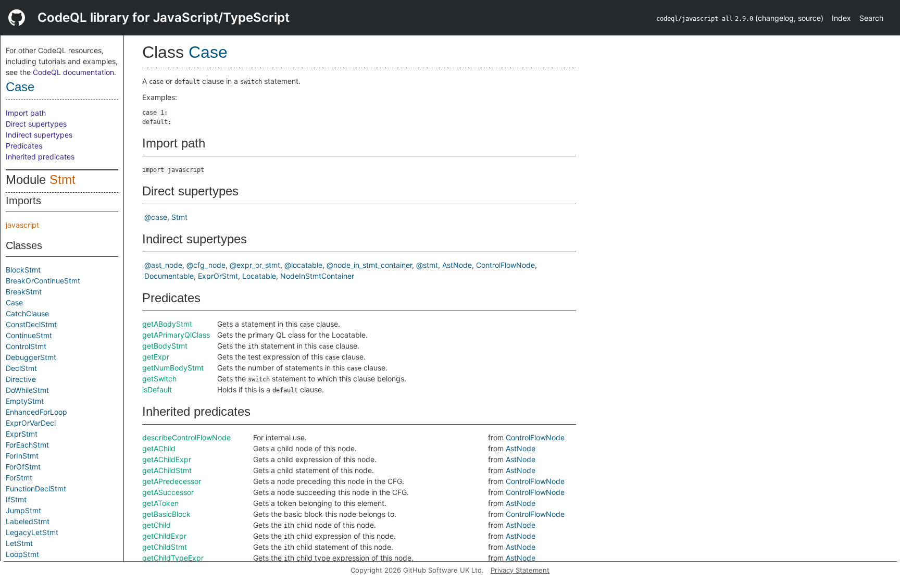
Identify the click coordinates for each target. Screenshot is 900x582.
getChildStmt (164, 546)
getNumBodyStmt (173, 367)
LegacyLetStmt (32, 532)
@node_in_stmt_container (369, 265)
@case (155, 217)
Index (841, 18)
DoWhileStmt (27, 390)
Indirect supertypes (39, 134)
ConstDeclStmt (31, 324)
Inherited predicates (40, 156)
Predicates (24, 145)
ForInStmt (22, 455)
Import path (26, 112)
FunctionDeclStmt (36, 488)
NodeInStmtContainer (317, 275)
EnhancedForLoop (36, 411)
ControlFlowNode (505, 265)
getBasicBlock (166, 514)
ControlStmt (26, 346)
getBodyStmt (165, 345)
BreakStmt (24, 291)
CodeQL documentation (73, 72)
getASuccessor (168, 492)
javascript (22, 224)
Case (20, 87)
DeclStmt (21, 368)
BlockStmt (23, 269)
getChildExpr (164, 535)
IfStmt (16, 499)
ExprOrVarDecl (31, 422)
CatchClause (27, 313)
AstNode (457, 265)
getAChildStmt (167, 470)
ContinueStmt (29, 335)
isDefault (157, 389)
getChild (156, 525)
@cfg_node (206, 265)
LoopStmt (22, 554)
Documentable (169, 275)
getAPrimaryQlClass (176, 334)
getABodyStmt (167, 323)
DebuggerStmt (31, 357)
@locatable (303, 265)
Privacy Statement (520, 570)
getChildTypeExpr (173, 557)
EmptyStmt (25, 401)
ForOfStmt (23, 466)
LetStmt (19, 543)
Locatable (259, 275)
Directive (21, 379)
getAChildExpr (166, 459)
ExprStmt (22, 433)
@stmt (427, 265)
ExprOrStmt (218, 275)
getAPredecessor (171, 481)
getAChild (159, 448)
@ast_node (163, 265)
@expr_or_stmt (255, 265)
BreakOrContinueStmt (43, 280)
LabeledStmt (27, 521)
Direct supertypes (36, 123)
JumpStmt (23, 510)
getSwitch (159, 378)
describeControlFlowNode (186, 437)
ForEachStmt (27, 444)
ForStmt (19, 477)
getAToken (160, 503)
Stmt (62, 179)
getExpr (155, 356)
